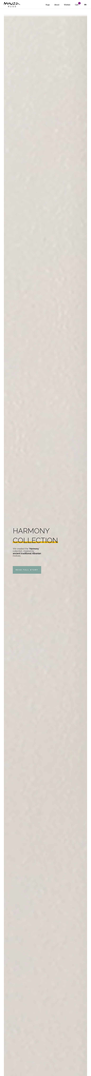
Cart (76, 5)
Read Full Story (27, 570)
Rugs (48, 5)
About (56, 5)
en (85, 5)
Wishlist (67, 5)
